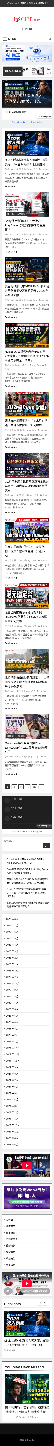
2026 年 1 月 (12, 964)
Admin (22, 1417)
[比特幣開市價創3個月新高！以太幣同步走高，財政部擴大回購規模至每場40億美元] (27, 661)
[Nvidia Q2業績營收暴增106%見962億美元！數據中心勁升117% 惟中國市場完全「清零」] (27, 335)
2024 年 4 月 (12, 1099)
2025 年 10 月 (13, 983)
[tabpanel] (27, 1396)
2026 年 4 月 (12, 944)
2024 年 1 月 (12, 1119)
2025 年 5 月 (12, 1015)
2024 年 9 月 (12, 1067)
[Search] (46, 845)
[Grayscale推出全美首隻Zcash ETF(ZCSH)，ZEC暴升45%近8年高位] (27, 726)
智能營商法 (11, 1239)
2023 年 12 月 (13, 1125)
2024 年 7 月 (12, 1080)
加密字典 (10, 1226)
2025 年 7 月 (12, 1003)
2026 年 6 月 (12, 932)
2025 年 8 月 (12, 996)
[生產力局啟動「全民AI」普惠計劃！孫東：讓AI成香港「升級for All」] (27, 530)
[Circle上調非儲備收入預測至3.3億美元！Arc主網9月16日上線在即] (27, 143)
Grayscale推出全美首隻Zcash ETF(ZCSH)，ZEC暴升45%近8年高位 (26, 748)
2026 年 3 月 (12, 951)
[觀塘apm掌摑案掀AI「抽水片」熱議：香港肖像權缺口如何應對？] (27, 404)
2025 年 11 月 (12, 977)
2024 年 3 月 (12, 1106)
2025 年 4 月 (12, 1022)
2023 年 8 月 (12, 1138)
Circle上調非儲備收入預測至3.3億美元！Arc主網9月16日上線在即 (25, 3)
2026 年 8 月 (12, 919)
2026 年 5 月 (12, 938)
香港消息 (10, 1265)
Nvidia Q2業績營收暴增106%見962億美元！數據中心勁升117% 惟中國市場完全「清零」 (26, 893)
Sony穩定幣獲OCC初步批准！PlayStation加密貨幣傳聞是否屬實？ (25, 225)
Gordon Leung (14, 365)
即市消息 (9, 88)
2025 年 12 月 (13, 970)
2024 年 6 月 (12, 1086)
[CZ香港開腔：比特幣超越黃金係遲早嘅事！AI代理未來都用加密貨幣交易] (27, 465)
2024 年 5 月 (12, 1093)
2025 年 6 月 (12, 1009)
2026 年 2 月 (12, 957)
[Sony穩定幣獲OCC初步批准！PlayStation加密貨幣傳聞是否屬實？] (34, 71)
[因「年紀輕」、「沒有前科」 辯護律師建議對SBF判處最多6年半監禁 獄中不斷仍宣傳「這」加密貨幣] (27, 1389)
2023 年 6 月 (12, 1144)
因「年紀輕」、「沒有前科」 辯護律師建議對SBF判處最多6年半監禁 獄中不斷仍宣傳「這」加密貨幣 (27, 1412)
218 (34, 787)
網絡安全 (10, 1258)
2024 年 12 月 (13, 1048)
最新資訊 (19, 88)
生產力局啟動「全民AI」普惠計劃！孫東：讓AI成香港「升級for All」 (25, 551)
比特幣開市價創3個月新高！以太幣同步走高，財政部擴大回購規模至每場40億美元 (27, 682)
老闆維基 (11, 430)
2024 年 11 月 (12, 1054)
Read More (10, 186)
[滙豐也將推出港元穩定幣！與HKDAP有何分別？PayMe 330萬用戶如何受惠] (27, 596)
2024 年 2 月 (12, 1112)
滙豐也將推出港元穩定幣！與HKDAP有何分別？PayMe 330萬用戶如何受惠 (26, 617)
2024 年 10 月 (13, 1061)
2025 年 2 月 (12, 1035)
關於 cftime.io (27, 1440)
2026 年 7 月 (12, 925)
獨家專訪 (10, 1252)
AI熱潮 (10, 345)
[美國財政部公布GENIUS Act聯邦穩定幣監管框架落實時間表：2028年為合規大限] (27, 270)
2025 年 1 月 (12, 1041)
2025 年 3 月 (12, 1028)
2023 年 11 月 (12, 1131)
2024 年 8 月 (12, 1073)
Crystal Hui (12, 169)
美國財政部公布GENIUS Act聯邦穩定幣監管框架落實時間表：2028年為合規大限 (27, 291)
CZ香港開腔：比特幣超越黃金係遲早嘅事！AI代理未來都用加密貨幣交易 (27, 486)
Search (8, 841)
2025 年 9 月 (12, 990)
